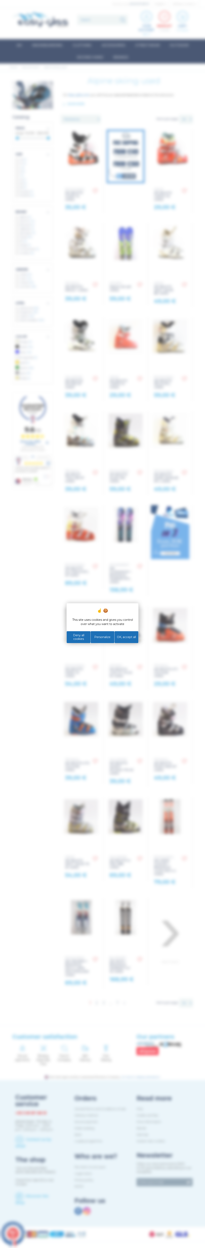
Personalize (102, 637)
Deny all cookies (78, 637)
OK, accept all (126, 637)
